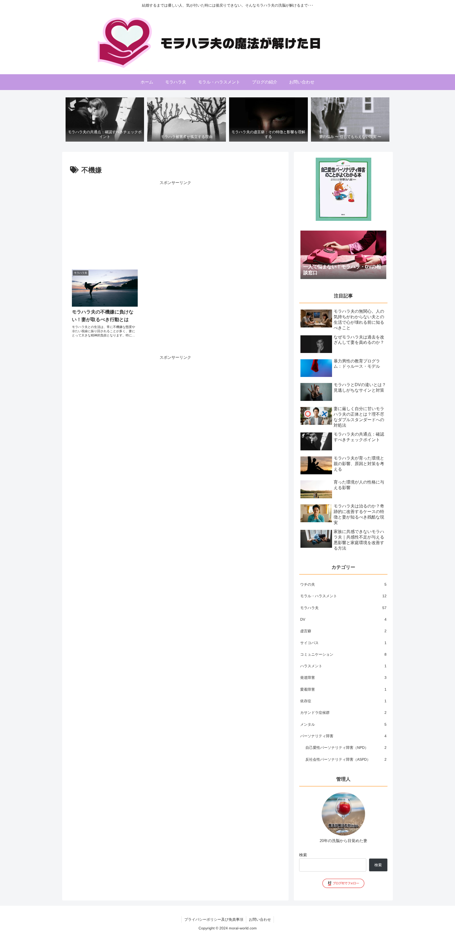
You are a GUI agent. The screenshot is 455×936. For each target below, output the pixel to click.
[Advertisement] (175, 223)
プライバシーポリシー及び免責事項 (213, 919)
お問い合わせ (260, 919)
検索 (303, 855)
